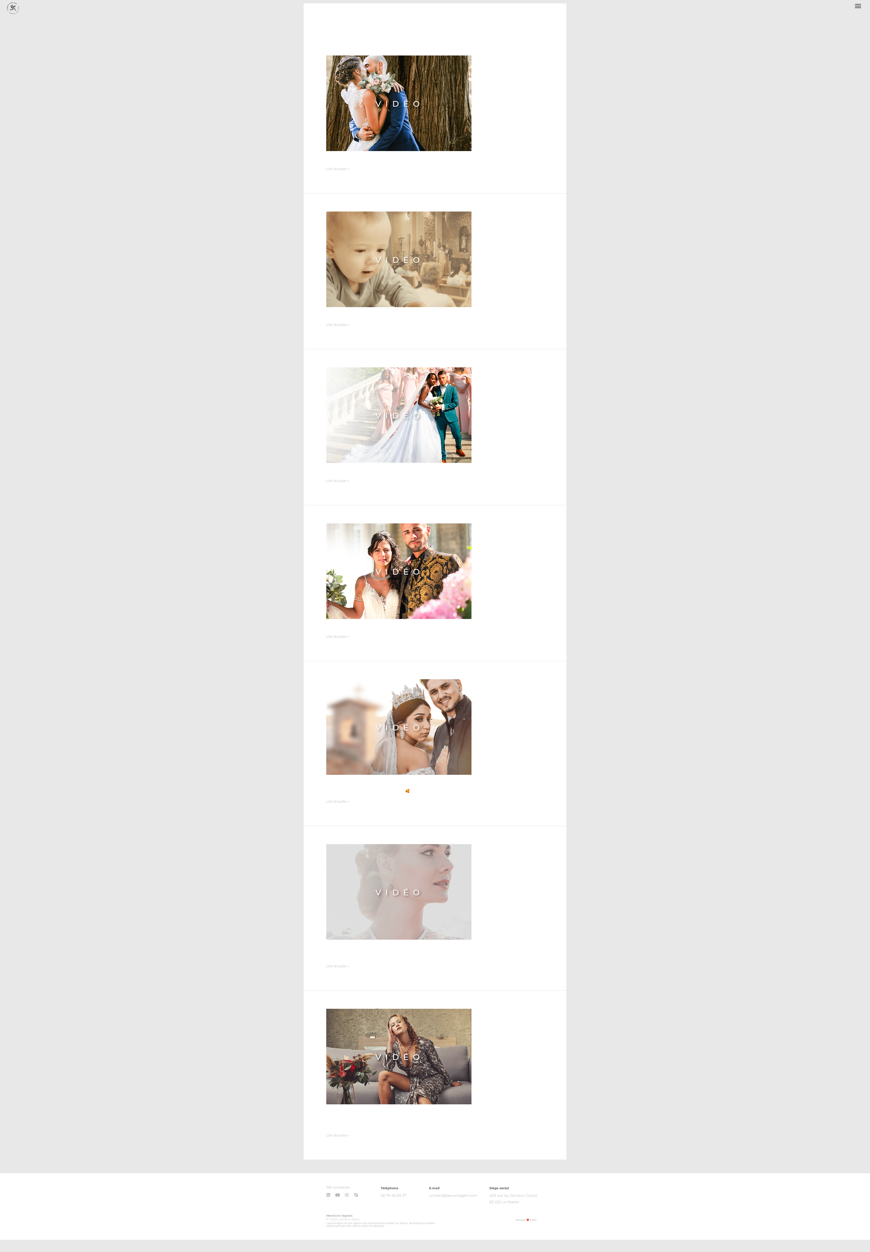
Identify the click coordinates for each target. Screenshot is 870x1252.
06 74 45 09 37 (393, 1195)
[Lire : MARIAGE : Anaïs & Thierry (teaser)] (398, 103)
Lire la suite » (337, 168)
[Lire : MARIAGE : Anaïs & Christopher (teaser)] (398, 571)
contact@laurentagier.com (453, 1195)
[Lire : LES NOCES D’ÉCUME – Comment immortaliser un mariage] (398, 891)
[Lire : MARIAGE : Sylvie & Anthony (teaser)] (398, 415)
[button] (858, 6)
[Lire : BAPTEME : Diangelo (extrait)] (398, 259)
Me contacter (338, 1187)
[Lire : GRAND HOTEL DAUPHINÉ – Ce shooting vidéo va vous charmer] (398, 1056)
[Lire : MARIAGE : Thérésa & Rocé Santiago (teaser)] (398, 727)
